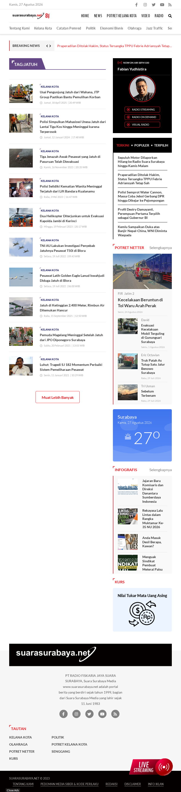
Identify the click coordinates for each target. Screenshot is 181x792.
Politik (91, 28)
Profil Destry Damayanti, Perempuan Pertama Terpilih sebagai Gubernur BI (139, 213)
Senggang (61, 751)
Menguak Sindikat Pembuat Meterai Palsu (152, 563)
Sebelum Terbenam (148, 393)
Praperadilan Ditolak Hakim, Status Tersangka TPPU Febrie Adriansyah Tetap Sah (113, 46)
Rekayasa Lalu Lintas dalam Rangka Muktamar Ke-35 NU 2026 (153, 518)
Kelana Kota (43, 28)
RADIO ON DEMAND (144, 116)
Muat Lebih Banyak (58, 397)
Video (145, 16)
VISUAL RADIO (140, 124)
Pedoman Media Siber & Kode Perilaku (70, 784)
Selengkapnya (160, 247)
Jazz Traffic (154, 28)
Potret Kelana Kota (122, 16)
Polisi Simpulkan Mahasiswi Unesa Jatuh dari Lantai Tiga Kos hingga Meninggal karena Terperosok (73, 127)
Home (85, 16)
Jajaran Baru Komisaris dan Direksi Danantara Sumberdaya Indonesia (152, 491)
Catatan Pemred (69, 28)
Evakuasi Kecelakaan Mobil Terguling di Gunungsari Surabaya (152, 333)
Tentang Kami (19, 28)
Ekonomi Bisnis (111, 28)
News (98, 16)
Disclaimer (132, 784)
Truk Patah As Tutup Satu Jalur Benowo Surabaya (153, 366)
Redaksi (111, 784)
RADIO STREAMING (143, 109)
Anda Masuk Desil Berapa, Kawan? (151, 542)
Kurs (13, 758)
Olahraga (134, 28)
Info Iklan (156, 784)
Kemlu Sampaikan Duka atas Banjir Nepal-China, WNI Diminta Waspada (142, 231)
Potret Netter (21, 751)
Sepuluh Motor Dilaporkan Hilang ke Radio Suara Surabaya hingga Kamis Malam (141, 161)
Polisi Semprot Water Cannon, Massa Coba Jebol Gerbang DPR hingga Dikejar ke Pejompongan (141, 196)
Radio (159, 16)
